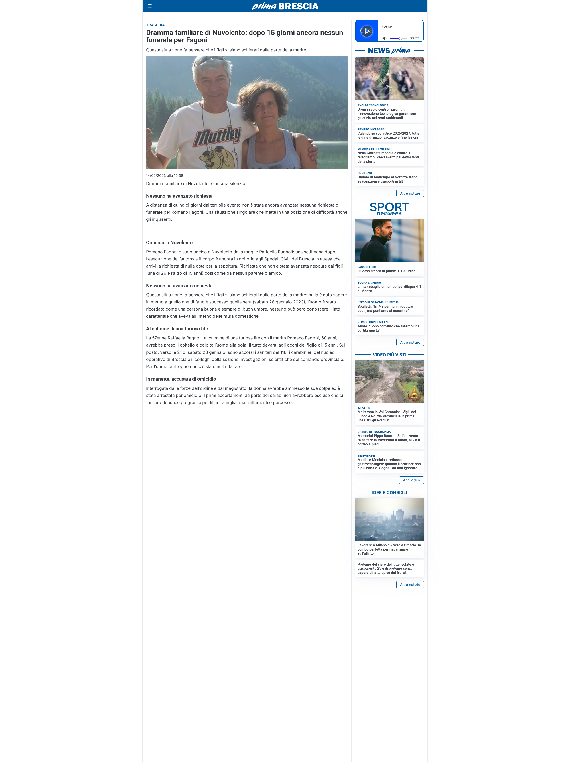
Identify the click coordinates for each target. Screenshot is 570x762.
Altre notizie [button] (410, 193)
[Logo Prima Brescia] (285, 6)
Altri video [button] (411, 480)
